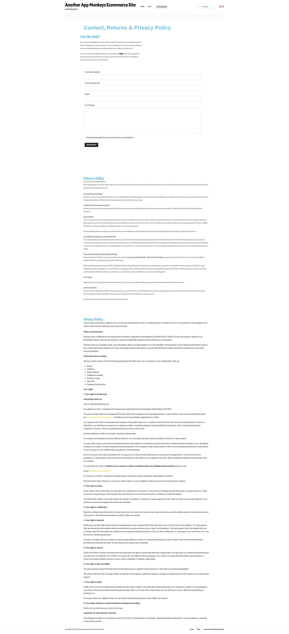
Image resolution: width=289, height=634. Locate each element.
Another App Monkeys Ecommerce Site (100, 5)
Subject (87, 94)
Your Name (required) (92, 72)
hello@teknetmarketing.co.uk (100, 471)
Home (192, 629)
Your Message (89, 105)
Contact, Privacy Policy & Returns (214, 629)
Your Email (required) (92, 83)
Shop (198, 629)
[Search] (213, 6)
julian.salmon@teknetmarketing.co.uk (100, 417)
